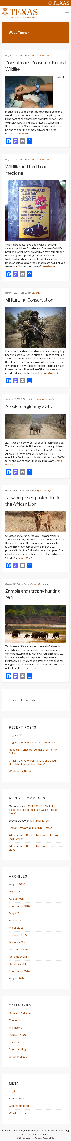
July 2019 (15, 891)
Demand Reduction (39, 55)
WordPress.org (18, 1113)
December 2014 (19, 949)
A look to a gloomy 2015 (28, 406)
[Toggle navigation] (67, 14)
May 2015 (15, 913)
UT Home (6, 1130)
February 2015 (18, 935)
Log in (12, 1091)
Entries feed (16, 1098)
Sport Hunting (44, 490)
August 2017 (17, 898)
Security (36, 293)
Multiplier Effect (40, 820)
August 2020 (17, 884)
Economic (39, 399)
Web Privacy (28, 1134)
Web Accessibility (59, 1130)
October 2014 (17, 964)
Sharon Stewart (18, 827)
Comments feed (19, 1105)
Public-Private (18, 1034)
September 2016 (19, 906)
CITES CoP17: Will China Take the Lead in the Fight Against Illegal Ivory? (33, 810)
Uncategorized (18, 1056)
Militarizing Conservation (29, 300)
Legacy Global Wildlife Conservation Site (33, 742)
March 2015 (16, 927)
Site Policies (43, 1130)
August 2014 (17, 978)
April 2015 (15, 920)
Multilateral (16, 1027)
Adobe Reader (42, 1134)
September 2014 (19, 971)
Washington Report (21, 771)
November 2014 (19, 956)
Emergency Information (24, 1130)
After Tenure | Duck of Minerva (27, 835)
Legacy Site (16, 735)
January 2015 (17, 942)
